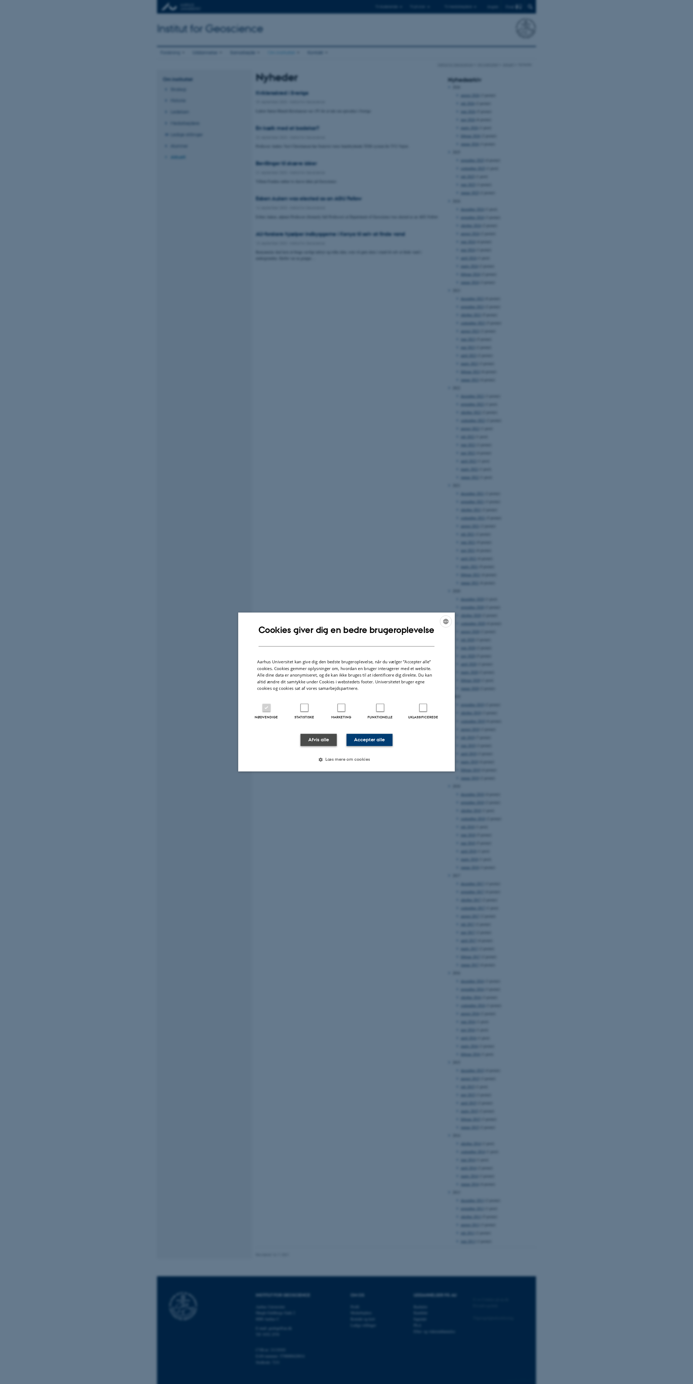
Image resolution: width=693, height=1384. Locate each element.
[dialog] (346, 691)
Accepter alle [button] (369, 740)
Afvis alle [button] (318, 740)
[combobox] (446, 621)
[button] (346, 759)
